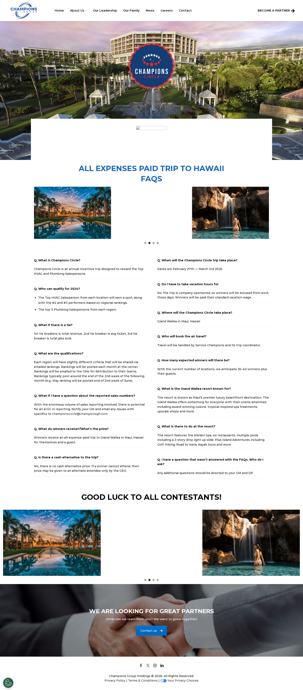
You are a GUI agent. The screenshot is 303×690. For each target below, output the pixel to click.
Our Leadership (105, 10)
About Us (77, 10)
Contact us (148, 630)
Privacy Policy (115, 680)
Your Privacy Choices (182, 680)
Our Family (131, 10)
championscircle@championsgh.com (80, 414)
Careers (167, 10)
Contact (185, 10)
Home (59, 10)
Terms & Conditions (143, 680)
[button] (145, 243)
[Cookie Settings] (8, 683)
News (150, 10)
